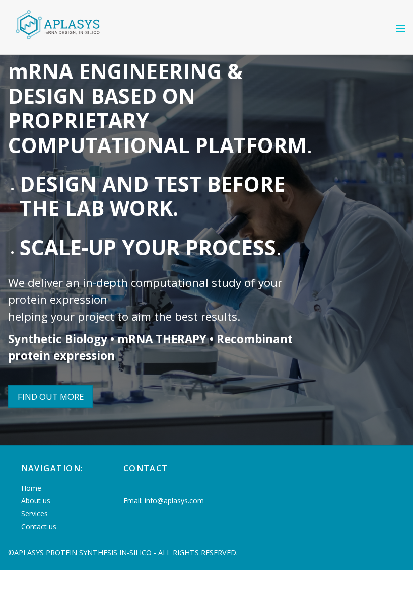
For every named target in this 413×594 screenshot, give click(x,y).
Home (31, 488)
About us (35, 500)
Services (34, 513)
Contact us (38, 526)
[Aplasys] (58, 42)
